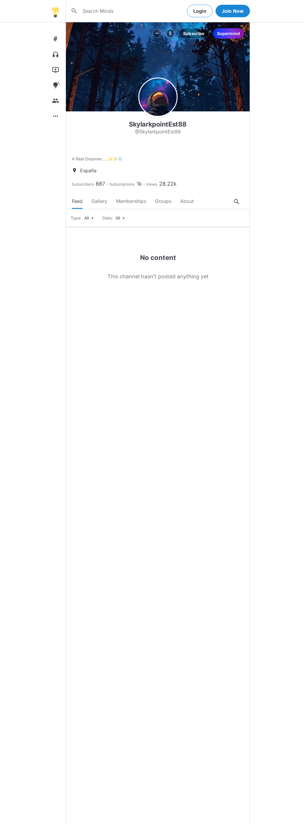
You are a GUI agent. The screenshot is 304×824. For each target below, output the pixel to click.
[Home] (55, 11)
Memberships (131, 201)
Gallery (99, 201)
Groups (163, 201)
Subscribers (83, 184)
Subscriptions (121, 184)
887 (100, 184)
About (187, 201)
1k (139, 184)
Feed (77, 201)
